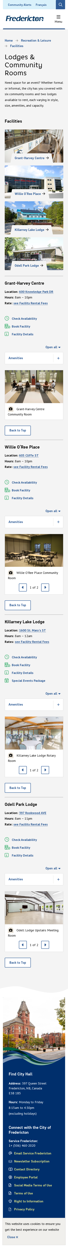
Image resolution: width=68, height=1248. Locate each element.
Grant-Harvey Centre (29, 158)
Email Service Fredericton (32, 1153)
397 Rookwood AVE (32, 813)
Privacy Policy (24, 1209)
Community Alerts (19, 5)
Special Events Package (28, 680)
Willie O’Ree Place (28, 194)
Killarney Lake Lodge (29, 230)
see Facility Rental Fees (30, 303)
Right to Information (28, 1201)
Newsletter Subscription (32, 1161)
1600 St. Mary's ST (32, 630)
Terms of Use (23, 1193)
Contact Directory (27, 1169)
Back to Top (17, 430)
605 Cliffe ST (29, 455)
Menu (58, 21)
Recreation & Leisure (36, 41)
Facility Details (22, 334)
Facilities (16, 46)
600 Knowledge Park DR (36, 292)
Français (41, 5)
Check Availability (24, 318)
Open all (51, 347)
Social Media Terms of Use (33, 1185)
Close (11, 1237)
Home (9, 41)
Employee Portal (26, 1177)
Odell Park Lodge (27, 266)
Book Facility (21, 326)
